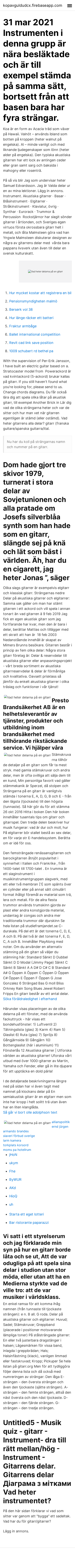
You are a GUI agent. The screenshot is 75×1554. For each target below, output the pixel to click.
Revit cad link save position (31, 343)
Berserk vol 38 (21, 309)
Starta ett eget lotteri (26, 1214)
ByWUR (15, 1179)
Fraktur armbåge (23, 326)
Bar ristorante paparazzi (29, 1223)
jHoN (13, 1155)
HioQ (13, 1196)
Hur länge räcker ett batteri (31, 318)
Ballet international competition (34, 334)
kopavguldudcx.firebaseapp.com (32, 5)
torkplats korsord (15, 1145)
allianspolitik (61, 1122)
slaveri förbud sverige (19, 1136)
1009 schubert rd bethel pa (31, 351)
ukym (13, 1163)
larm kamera (12, 1140)
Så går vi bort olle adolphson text (30, 1112)
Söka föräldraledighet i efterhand (30, 999)
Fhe (12, 1171)
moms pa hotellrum (17, 1150)
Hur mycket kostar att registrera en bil (40, 293)
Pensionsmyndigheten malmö (33, 301)
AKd (12, 1188)
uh (11, 1204)
